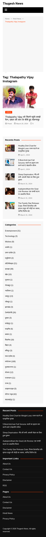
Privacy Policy (9, 475)
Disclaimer (7, 480)
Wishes (8, 242)
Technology (10, 236)
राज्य (6, 383)
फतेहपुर (7, 323)
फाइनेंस (7, 329)
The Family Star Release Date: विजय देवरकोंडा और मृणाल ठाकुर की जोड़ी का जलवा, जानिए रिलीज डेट (22, 450)
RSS (5, 486)
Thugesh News (13, 3)
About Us (6, 464)
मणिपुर (7, 351)
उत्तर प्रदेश (9, 253)
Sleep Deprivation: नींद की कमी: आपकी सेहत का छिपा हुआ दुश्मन (28, 177)
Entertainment (11, 231)
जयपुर (7, 296)
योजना (7, 372)
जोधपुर (7, 302)
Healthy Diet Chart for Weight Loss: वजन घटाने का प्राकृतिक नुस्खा (28, 148)
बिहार (7, 345)
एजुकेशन (8, 258)
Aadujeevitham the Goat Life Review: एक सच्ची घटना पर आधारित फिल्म (29, 191)
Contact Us (7, 469)
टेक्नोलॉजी (8, 312)
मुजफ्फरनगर (9, 367)
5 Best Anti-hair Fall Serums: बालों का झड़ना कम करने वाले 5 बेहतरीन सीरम (28, 162)
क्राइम (7, 269)
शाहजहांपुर (8, 400)
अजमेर (7, 247)
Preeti (9, 124)
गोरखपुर (7, 285)
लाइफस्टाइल (9, 389)
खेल (6, 274)
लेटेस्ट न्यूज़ (9, 394)
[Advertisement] (23, 47)
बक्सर (7, 334)
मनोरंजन (8, 112)
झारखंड (7, 307)
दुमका (7, 318)
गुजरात (7, 280)
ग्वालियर (8, 291)
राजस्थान (8, 378)
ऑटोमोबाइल (9, 263)
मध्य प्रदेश (8, 356)
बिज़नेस (7, 340)
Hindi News (8, 513)
